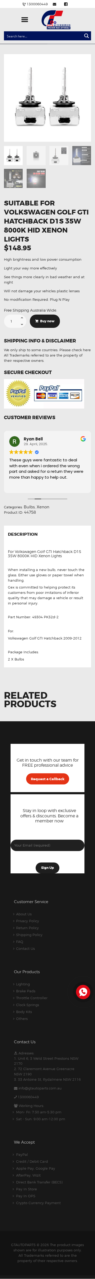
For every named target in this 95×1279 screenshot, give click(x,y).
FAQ (19, 941)
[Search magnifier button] (86, 35)
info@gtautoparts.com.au (39, 1088)
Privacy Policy (27, 921)
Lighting (23, 984)
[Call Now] (82, 991)
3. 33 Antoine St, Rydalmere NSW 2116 (47, 1079)
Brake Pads (25, 991)
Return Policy (27, 928)
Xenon (43, 507)
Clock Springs (27, 1005)
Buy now (47, 321)
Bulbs (29, 507)
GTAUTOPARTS (23, 1245)
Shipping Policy (29, 935)
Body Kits (24, 1012)
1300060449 (28, 1097)
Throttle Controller (32, 998)
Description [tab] (23, 534)
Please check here (75, 350)
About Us (24, 914)
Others (22, 1018)
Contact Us (25, 948)
